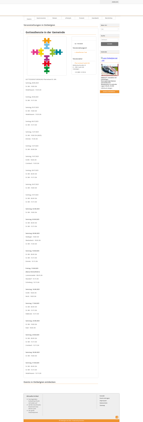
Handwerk (95, 18)
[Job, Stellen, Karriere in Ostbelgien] (94, 2)
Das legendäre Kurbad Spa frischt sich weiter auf (34, 401)
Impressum (103, 400)
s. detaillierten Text (81, 52)
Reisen (55, 18)
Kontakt (102, 396)
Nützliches (108, 18)
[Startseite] (71, 10)
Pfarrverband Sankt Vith (82, 63)
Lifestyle (68, 18)
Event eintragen (105, 398)
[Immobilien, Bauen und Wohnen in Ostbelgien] (84, 2)
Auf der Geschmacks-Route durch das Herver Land (35, 406)
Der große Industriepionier (33, 411)
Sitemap (102, 405)
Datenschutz (103, 403)
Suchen (109, 44)
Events (29, 19)
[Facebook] (22, 31)
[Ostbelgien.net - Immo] (109, 59)
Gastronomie (41, 18)
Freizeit (81, 18)
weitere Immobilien (109, 91)
